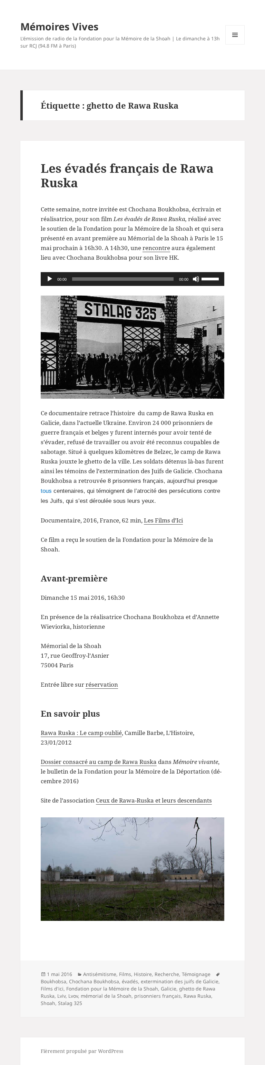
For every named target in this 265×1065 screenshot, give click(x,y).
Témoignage (196, 974)
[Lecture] (49, 279)
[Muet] (196, 279)
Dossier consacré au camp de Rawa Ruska (99, 762)
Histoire (143, 974)
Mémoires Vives (59, 26)
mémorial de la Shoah (106, 996)
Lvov (73, 996)
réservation (102, 684)
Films (125, 974)
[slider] (211, 278)
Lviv (61, 996)
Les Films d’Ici (163, 520)
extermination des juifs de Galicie (179, 981)
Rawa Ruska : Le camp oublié (81, 733)
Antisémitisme (99, 974)
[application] (132, 279)
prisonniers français (157, 996)
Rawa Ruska (197, 996)
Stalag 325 (70, 1003)
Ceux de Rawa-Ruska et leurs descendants (154, 800)
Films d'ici (52, 988)
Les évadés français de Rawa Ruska (127, 175)
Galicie (168, 988)
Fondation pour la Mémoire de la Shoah (112, 988)
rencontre (156, 248)
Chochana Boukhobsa (94, 981)
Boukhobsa (53, 981)
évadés (130, 981)
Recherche (167, 974)
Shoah (48, 1003)
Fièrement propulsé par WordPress (82, 1051)
